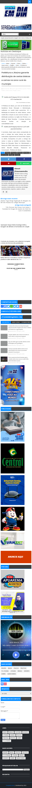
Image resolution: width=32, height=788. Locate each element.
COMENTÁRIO (26, 322)
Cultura (18, 732)
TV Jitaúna (5, 671)
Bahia (7, 63)
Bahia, (20, 88)
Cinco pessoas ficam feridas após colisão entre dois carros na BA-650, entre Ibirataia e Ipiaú (18, 359)
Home (3, 63)
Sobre (17, 65)
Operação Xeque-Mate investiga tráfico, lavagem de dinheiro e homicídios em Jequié (15, 225)
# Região (11, 155)
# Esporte (13, 153)
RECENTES (5, 322)
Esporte (13, 63)
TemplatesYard (10, 785)
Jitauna (13, 671)
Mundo (12, 735)
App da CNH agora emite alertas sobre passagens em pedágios (19, 342)
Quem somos (5, 65)
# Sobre (18, 155)
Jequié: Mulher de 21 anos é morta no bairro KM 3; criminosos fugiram (18, 335)
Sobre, (19, 90)
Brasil (20, 671)
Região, (15, 90)
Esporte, (24, 88)
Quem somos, (9, 90)
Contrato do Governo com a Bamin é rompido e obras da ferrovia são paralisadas (15, 242)
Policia (18, 63)
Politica (24, 63)
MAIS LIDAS (16, 322)
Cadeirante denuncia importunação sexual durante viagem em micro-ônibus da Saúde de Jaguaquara (19, 327)
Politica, (3, 90)
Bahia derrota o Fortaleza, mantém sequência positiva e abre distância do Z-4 (15, 258)
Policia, (29, 88)
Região (12, 65)
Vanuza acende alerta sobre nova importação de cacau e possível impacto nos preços (18, 350)
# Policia (20, 153)
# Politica (26, 153)
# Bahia (7, 153)
